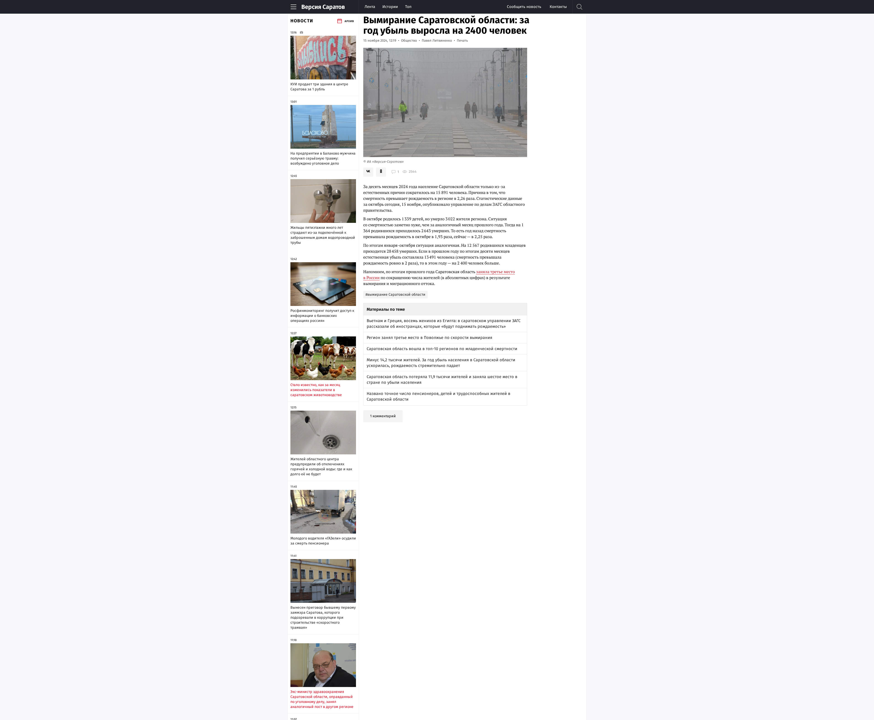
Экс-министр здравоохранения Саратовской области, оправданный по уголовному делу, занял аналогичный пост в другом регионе (321, 699)
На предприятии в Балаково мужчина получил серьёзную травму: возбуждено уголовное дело (323, 158)
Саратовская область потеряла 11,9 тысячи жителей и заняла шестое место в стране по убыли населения (442, 379)
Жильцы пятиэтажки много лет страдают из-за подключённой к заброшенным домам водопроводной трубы (322, 235)
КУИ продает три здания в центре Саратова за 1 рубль (319, 86)
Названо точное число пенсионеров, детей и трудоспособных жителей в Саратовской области (438, 396)
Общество (409, 40)
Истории (390, 6)
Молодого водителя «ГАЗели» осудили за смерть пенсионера (323, 540)
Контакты (558, 6)
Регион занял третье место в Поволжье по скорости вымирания (429, 337)
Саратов (323, 6)
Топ (408, 6)
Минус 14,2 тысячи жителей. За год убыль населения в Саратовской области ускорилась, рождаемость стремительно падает (441, 362)
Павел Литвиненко (437, 40)
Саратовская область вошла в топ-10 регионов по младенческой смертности (442, 348)
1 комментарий (383, 416)
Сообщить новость (524, 6)
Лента (370, 6)
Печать (462, 40)
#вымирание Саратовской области (395, 294)
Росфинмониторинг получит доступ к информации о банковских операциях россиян (322, 315)
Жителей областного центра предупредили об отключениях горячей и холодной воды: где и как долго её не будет (321, 466)
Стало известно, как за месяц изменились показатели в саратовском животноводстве (316, 390)
